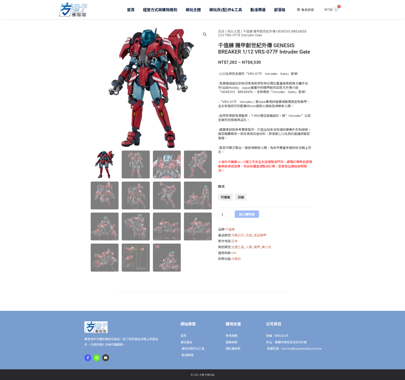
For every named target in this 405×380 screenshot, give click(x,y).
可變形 (236, 258)
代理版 (225, 197)
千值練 (230, 229)
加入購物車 (247, 214)
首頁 (131, 9)
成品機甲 (260, 235)
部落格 (279, 9)
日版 (241, 197)
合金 (249, 235)
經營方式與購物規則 (160, 9)
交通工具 (237, 247)
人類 (249, 247)
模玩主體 (193, 9)
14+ (234, 253)
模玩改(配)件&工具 (225, 9)
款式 (221, 186)
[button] (205, 34)
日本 (234, 241)
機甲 (257, 247)
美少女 (266, 247)
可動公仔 (237, 235)
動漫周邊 (258, 9)
